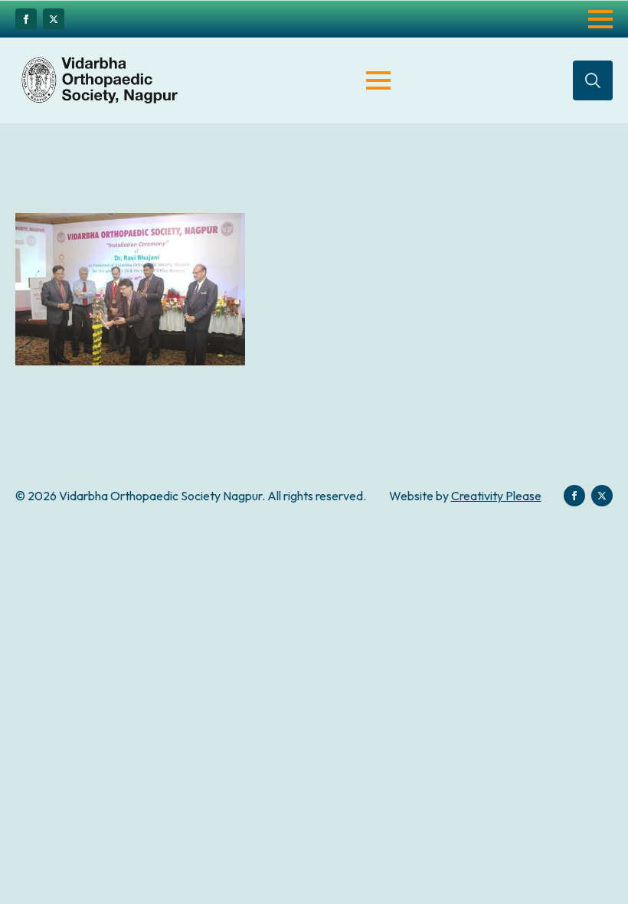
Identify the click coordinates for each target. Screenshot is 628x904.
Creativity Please (496, 495)
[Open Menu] (600, 19)
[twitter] (53, 19)
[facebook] (26, 19)
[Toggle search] (593, 80)
